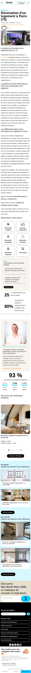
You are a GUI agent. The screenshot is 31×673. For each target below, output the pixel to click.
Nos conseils (4, 629)
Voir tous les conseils (8, 574)
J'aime (9, 28)
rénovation (4, 57)
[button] (21, 450)
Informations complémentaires (9, 636)
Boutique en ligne (6, 618)
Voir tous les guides (8, 512)
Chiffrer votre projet (6, 625)
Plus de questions (8, 287)
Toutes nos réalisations (15, 456)
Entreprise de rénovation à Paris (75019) (12, 24)
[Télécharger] (25, 599)
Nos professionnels (6, 640)
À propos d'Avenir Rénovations (9, 633)
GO (28, 613)
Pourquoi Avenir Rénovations (9, 622)
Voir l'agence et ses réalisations (12, 368)
